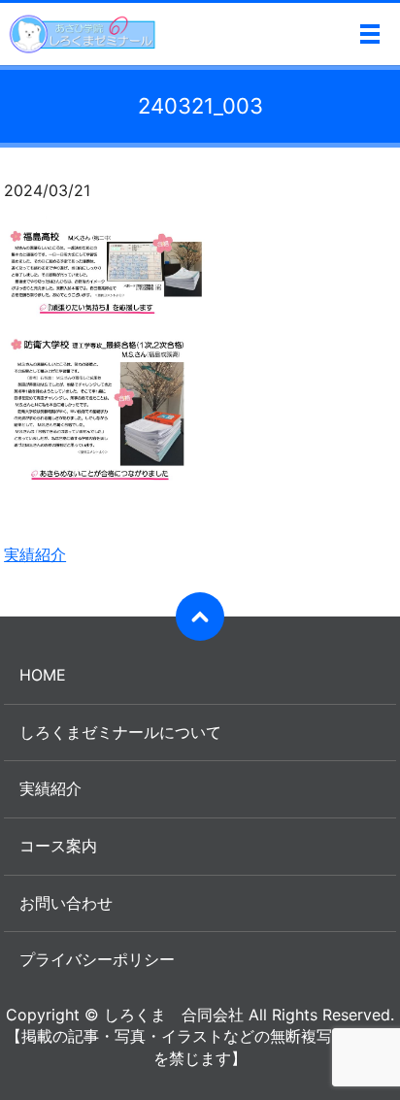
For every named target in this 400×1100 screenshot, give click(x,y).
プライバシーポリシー (97, 959)
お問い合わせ (66, 903)
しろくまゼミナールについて (120, 732)
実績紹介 (35, 554)
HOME (42, 674)
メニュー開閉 (370, 34)
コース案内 (58, 845)
